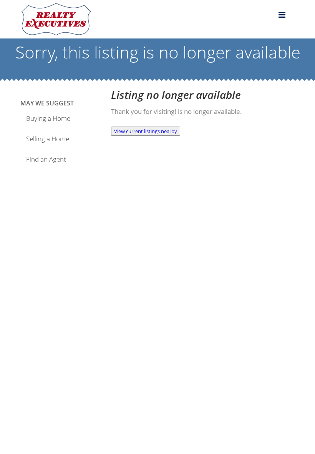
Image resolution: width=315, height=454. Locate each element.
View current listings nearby (145, 131)
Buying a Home (48, 118)
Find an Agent (46, 159)
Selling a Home (47, 138)
